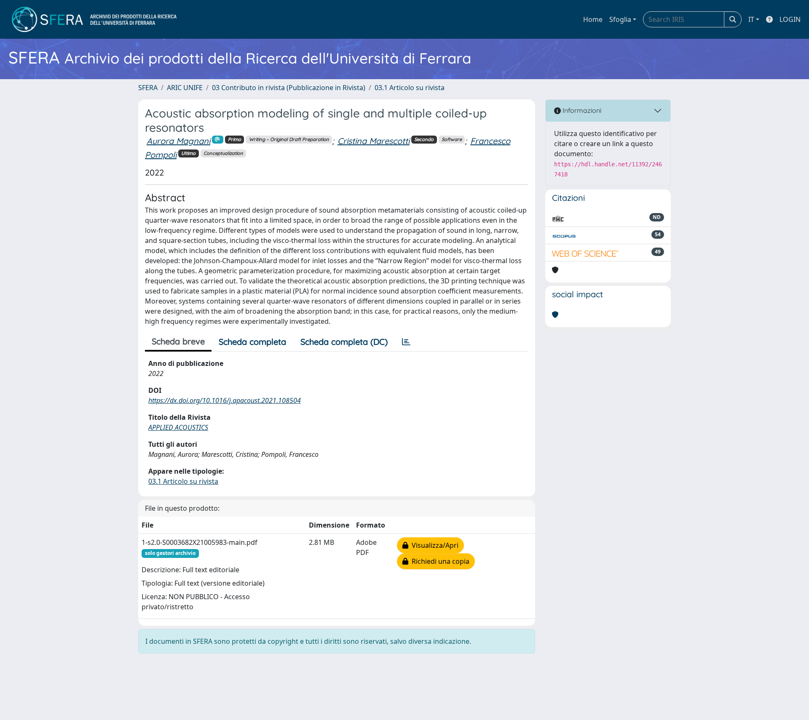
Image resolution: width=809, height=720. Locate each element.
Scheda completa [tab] (252, 341)
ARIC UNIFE (185, 87)
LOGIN (790, 19)
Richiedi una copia (438, 561)
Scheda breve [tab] (178, 341)
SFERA (148, 87)
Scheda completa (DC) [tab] (344, 341)
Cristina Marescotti (374, 141)
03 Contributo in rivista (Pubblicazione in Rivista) (288, 87)
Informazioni (581, 110)
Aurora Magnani (178, 141)
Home (593, 19)
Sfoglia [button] (620, 19)
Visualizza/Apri (433, 545)
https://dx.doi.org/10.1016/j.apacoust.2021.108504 (224, 400)
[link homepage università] (94, 19)
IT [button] (751, 19)
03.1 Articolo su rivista (410, 87)
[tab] (406, 342)
